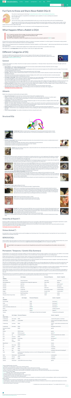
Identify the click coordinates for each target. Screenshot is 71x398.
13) (2, 375)
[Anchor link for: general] (9, 61)
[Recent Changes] (63, 6)
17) (54, 336)
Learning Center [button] (34, 1)
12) (32, 308)
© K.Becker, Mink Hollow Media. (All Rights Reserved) (9, 395)
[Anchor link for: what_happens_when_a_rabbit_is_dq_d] (40, 30)
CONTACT (49, 1)
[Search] (62, 5)
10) (32, 306)
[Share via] (61, 6)
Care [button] (40, 1)
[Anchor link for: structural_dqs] (15, 116)
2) (2, 366)
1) (2, 365)
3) (2, 367)
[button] (67, 5)
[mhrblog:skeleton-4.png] (35, 124)
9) (4, 372)
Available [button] (27, 1)
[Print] (66, 6)
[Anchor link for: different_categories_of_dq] (29, 52)
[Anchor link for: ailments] (10, 91)
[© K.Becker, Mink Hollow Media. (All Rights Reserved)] (3, 392)
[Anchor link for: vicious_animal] (17, 230)
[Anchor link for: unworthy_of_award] (21, 218)
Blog (44, 1)
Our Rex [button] (21, 1)
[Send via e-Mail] (64, 6)
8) (3, 372)
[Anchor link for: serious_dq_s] (15, 237)
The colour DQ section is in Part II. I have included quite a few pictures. (42, 14)
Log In (67, 385)
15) (54, 332)
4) (2, 368)
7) (2, 372)
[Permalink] (67, 6)
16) (25, 334)
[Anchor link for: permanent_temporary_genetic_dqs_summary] (42, 250)
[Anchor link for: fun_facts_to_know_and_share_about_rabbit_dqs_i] (51, 11)
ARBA (49, 37)
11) (57, 306)
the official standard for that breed (14, 57)
